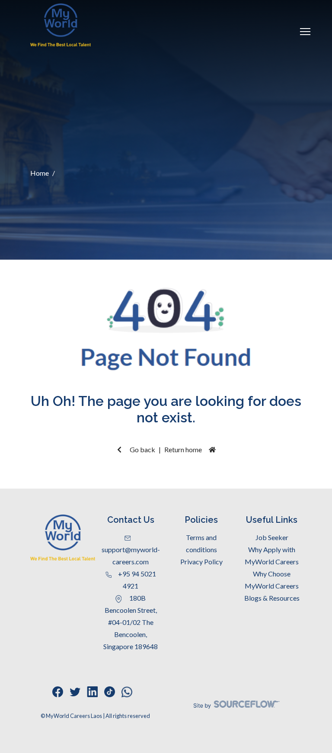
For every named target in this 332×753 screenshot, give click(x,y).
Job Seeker (271, 537)
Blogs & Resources (272, 598)
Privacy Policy (201, 561)
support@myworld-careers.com (131, 555)
